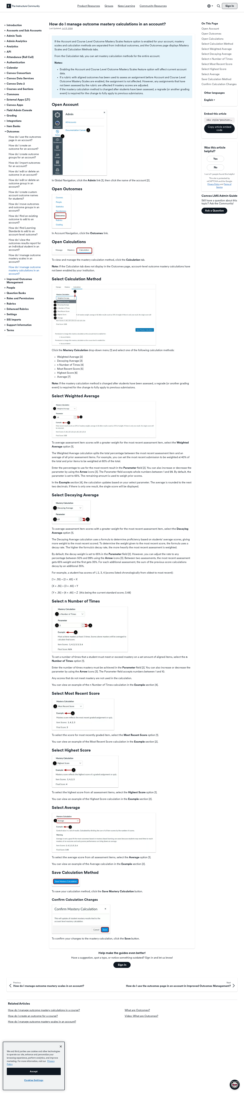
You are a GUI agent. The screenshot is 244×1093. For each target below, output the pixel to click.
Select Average (211, 74)
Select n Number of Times (217, 58)
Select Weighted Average (217, 49)
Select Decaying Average (217, 53)
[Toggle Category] (5, 25)
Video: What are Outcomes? (141, 1016)
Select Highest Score (214, 69)
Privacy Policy (213, 184)
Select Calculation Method (217, 43)
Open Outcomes (211, 33)
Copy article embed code (219, 128)
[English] (23, 6)
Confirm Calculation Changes (219, 84)
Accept (34, 1071)
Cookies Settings (33, 1080)
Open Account (210, 28)
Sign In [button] (122, 964)
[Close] (60, 1046)
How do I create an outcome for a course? (33, 1016)
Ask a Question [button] (214, 210)
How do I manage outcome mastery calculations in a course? (44, 1010)
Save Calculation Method (216, 79)
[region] (34, 1065)
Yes (215, 158)
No (215, 167)
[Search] (219, 6)
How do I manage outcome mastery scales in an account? (42, 1021)
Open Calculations (212, 38)
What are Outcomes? (137, 1010)
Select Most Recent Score (217, 64)
